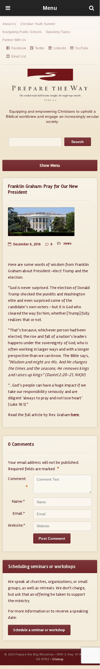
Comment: (16, 483)
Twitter (39, 48)
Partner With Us (14, 40)
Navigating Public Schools (22, 32)
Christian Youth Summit (37, 24)
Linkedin (59, 48)
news (68, 243)
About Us (9, 24)
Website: (16, 525)
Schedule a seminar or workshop (39, 630)
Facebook (18, 48)
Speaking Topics (58, 32)
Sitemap (58, 659)
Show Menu (50, 165)
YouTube (81, 48)
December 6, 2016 (26, 244)
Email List (18, 56)
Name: (18, 501)
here (75, 414)
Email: (18, 513)
